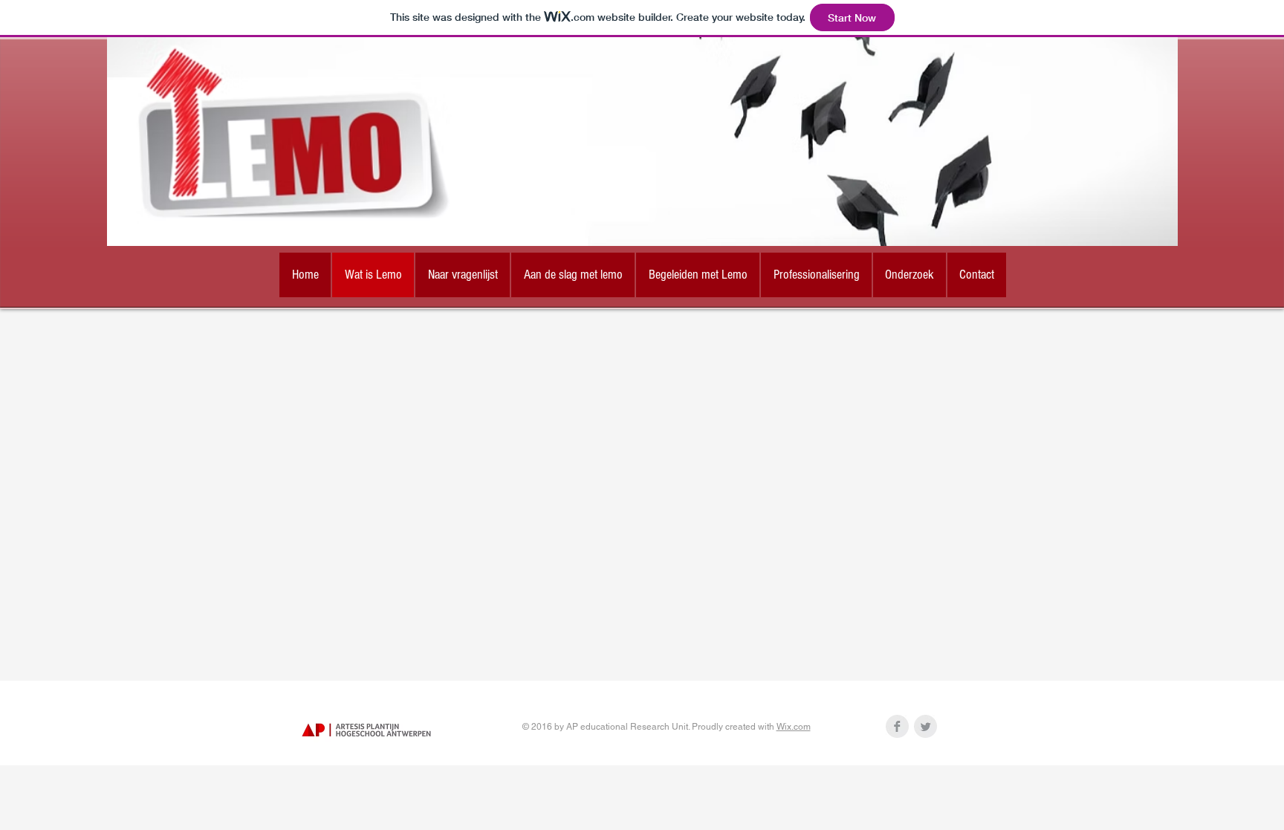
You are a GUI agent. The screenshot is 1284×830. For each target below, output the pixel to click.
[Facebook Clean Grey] (897, 726)
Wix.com (793, 727)
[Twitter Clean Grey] (925, 726)
